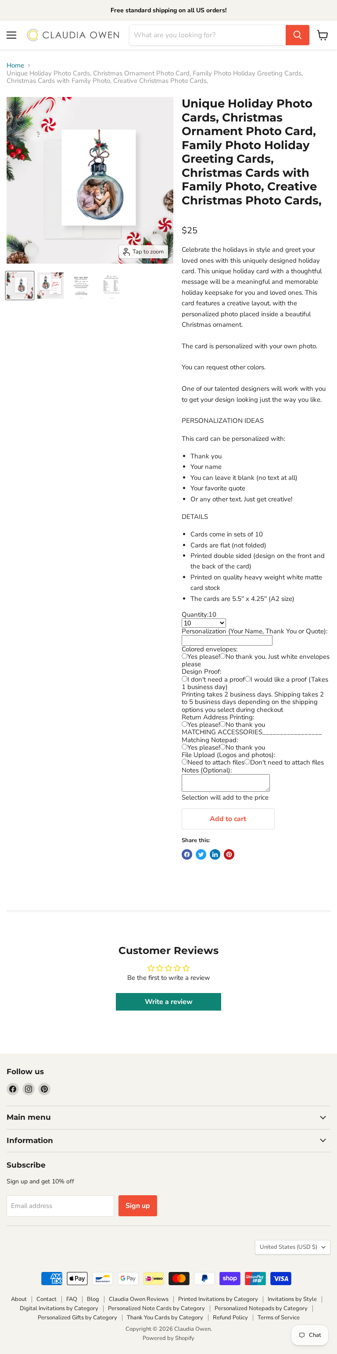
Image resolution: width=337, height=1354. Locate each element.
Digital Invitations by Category (59, 1308)
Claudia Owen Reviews (138, 1299)
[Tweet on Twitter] (201, 854)
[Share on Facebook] (187, 854)
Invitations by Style (292, 1299)
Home (15, 65)
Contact (46, 1299)
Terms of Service (279, 1318)
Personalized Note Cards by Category (156, 1308)
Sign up (137, 1206)
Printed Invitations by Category (218, 1299)
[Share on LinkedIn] (215, 854)
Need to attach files (215, 762)
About (19, 1299)
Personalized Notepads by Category (261, 1308)
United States (288, 1247)
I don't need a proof (216, 679)
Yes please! (203, 656)
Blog (93, 1299)
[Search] (297, 35)
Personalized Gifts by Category (77, 1318)
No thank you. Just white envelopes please (256, 660)
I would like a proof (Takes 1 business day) (255, 683)
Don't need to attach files (287, 762)
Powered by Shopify (168, 1338)
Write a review (169, 1002)
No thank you (245, 724)
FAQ (71, 1299)
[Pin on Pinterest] (229, 854)
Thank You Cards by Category (165, 1318)
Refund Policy (230, 1318)
